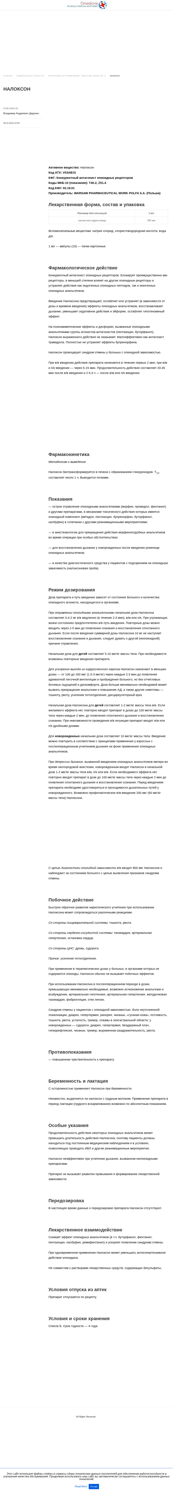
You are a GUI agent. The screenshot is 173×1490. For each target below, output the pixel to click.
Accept (93, 1486)
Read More (81, 1486)
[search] (168, 5)
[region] (86, 39)
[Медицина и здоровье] (86, 5)
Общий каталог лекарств (30, 76)
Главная (7, 76)
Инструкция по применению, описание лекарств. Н (77, 76)
